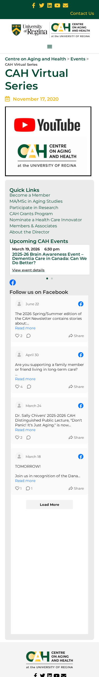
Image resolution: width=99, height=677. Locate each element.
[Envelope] (65, 5)
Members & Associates (33, 225)
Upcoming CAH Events (39, 241)
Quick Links (24, 190)
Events (77, 58)
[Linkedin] (49, 5)
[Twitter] (41, 5)
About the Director (29, 231)
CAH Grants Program (31, 213)
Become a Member (30, 195)
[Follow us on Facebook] (13, 282)
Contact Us (82, 13)
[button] (50, 46)
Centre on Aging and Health (35, 58)
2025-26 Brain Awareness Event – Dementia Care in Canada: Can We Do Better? (49, 258)
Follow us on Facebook (39, 292)
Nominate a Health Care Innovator (46, 219)
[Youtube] (57, 5)
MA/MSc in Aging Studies (36, 201)
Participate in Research (34, 207)
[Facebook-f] (33, 5)
